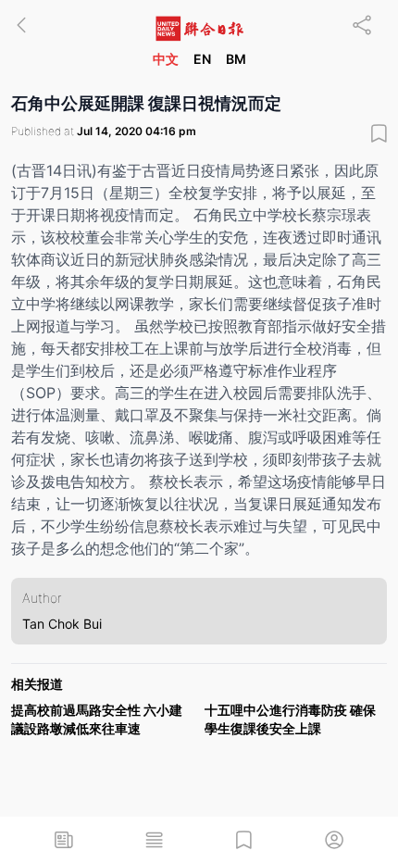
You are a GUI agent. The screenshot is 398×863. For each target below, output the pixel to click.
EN (202, 59)
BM (236, 59)
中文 (166, 59)
